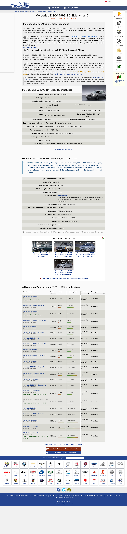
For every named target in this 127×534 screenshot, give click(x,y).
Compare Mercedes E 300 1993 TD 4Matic (41, 254)
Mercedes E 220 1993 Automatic (33, 332)
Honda (103, 467)
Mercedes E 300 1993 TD (31, 391)
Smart (68, 483)
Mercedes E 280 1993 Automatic (33, 367)
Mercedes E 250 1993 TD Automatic (35, 355)
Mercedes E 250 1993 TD (31, 349)
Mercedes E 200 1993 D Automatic (34, 320)
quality (73, 444)
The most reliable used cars (119, 17)
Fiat (85, 467)
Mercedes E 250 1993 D (31, 338)
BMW (24, 467)
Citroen (50, 467)
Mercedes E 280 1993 (30, 361)
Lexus (59, 475)
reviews (53, 18)
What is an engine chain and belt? (85, 36)
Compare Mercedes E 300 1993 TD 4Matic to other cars (119, 82)
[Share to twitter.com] (63, 490)
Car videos (118, 495)
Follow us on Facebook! (63, 149)
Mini (85, 475)
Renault (24, 483)
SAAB (41, 483)
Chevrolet (33, 467)
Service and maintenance (119, 44)
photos (73, 18)
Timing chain (62, 196)
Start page (18, 11)
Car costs (119, 53)
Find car (72, 8)
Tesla (94, 483)
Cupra (59, 467)
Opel (120, 475)
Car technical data (21, 495)
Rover (33, 483)
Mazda (68, 475)
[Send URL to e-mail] (69, 490)
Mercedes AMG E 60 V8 (31, 432)
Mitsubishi (94, 475)
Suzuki (85, 483)
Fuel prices (119, 69)
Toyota (103, 483)
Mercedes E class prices (52, 444)
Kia (33, 475)
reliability (66, 18)
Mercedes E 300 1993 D (31, 379)
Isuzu (6, 475)
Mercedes (25, 11)
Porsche (15, 483)
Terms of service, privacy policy (64, 497)
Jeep (24, 475)
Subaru (77, 483)
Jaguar (15, 475)
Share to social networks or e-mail (65, 449)
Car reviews (56, 8)
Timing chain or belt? (119, 26)
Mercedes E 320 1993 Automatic (33, 414)
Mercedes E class (34, 11)
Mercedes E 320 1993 (30, 408)
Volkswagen (111, 483)
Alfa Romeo (7, 467)
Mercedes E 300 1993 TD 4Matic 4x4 (35, 399)
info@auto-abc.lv (67, 504)
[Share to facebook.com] (58, 490)
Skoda (59, 483)
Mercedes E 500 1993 (30, 427)
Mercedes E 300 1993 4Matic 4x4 (34, 373)
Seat (50, 483)
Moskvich (103, 475)
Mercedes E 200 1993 (30, 296)
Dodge (76, 467)
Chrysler (41, 467)
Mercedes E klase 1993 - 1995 (48, 11)
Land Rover (50, 475)
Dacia (68, 467)
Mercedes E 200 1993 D (31, 311)
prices (60, 18)
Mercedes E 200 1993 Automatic (33, 305)
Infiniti (120, 467)
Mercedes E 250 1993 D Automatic (34, 344)
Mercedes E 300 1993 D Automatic (34, 385)
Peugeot (6, 483)
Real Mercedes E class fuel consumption (69, 74)
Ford (94, 467)
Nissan (111, 475)
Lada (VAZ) (42, 475)
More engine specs (30, 47)
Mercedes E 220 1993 (30, 326)
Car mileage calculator (119, 61)
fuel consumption (119, 35)
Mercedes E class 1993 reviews (65, 453)
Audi (15, 467)
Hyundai (111, 467)
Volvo (120, 483)
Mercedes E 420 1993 (30, 420)
